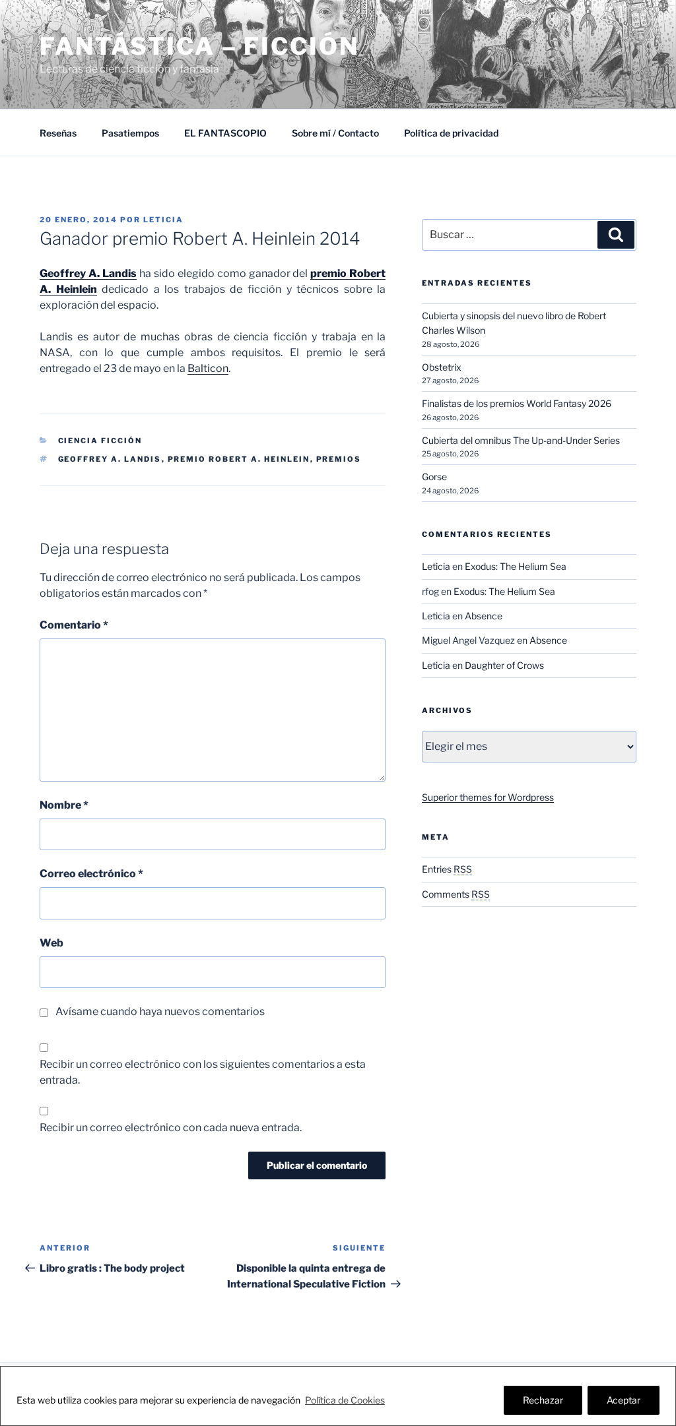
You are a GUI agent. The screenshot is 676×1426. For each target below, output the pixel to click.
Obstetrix (441, 367)
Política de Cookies (345, 1400)
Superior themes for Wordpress (488, 797)
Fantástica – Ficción (199, 46)
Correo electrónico (91, 873)
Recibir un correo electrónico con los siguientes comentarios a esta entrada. (203, 1072)
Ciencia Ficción (100, 440)
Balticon (207, 368)
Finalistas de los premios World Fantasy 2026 (516, 403)
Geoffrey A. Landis (110, 459)
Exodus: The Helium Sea (515, 566)
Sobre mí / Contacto (335, 133)
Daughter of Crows (504, 665)
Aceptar (623, 1400)
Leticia (163, 219)
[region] (338, 1396)
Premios (339, 459)
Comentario (74, 625)
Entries (447, 869)
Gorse (434, 476)
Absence (483, 615)
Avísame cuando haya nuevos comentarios (160, 1011)
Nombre (64, 805)
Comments (456, 894)
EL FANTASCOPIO (225, 133)
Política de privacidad (451, 133)
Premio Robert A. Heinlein (239, 459)
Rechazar (543, 1400)
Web (51, 943)
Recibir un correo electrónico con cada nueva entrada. (171, 1127)
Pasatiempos (130, 133)
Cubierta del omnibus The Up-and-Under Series (521, 440)
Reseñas (58, 133)
